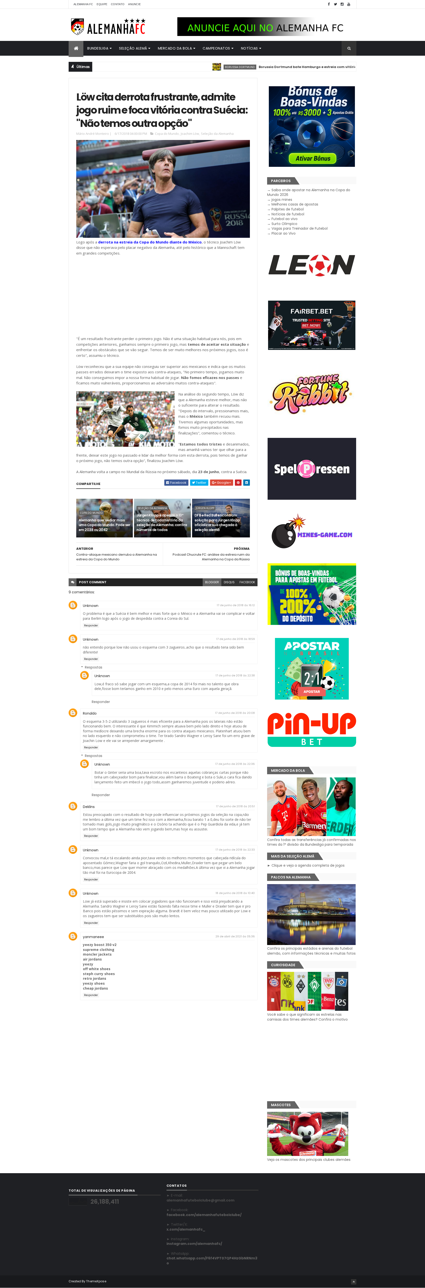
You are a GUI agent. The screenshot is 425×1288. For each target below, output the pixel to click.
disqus (229, 582)
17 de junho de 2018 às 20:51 (235, 806)
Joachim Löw (190, 133)
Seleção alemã (133, 48)
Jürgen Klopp (205, 508)
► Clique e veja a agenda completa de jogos (306, 865)
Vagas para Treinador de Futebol (300, 228)
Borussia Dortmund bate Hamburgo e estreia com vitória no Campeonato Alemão (295, 67)
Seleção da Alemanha (217, 133)
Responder (91, 625)
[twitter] (335, 4)
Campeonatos (216, 48)
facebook (247, 582)
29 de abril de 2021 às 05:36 (235, 936)
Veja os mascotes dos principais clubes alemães (308, 1159)
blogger (212, 582)
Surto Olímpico (284, 223)
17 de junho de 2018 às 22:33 (235, 850)
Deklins (89, 806)
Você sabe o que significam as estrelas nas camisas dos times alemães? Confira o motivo (307, 1017)
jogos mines (282, 199)
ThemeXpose (96, 1281)
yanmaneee (93, 936)
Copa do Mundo (167, 133)
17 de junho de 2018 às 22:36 (235, 764)
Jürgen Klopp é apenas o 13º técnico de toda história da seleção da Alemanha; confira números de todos (162, 522)
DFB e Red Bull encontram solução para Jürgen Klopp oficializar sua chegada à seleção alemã (217, 522)
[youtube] (348, 4)
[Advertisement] (163, 295)
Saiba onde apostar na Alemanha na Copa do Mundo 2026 (308, 192)
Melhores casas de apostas (295, 204)
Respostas (93, 667)
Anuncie (134, 4)
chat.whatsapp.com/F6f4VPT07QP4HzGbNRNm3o (212, 1261)
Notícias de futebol (288, 214)
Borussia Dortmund (206, 67)
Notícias (249, 48)
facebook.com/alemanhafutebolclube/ (204, 1214)
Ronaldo (90, 713)
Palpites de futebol (288, 209)
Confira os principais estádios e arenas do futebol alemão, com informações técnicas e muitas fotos (311, 951)
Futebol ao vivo (285, 218)
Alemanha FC (83, 4)
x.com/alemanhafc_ (186, 1229)
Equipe (102, 4)
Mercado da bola (175, 48)
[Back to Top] (353, 1282)
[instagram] (342, 4)
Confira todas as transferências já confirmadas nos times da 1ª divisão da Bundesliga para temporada (311, 842)
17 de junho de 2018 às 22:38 (235, 675)
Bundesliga (97, 48)
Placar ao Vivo (284, 233)
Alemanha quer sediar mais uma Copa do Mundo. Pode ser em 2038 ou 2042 (104, 525)
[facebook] (329, 4)
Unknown (90, 605)
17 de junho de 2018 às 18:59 (235, 639)
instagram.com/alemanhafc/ (194, 1243)
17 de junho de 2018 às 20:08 (235, 713)
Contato (117, 4)
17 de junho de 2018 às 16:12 (236, 605)
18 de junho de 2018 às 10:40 (235, 893)
